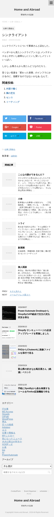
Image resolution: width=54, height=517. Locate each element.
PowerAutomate (10, 455)
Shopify (6, 414)
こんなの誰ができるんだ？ (31, 174)
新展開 (21, 247)
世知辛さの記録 (27, 506)
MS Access (7, 412)
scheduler (43, 491)
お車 (4, 447)
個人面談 (22, 267)
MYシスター (8, 436)
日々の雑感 (7, 424)
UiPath (5, 416)
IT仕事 (5, 409)
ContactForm (16, 491)
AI (3, 452)
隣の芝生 (10, 93)
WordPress (7, 419)
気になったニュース (12, 438)
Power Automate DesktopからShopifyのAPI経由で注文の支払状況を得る (34, 314)
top (3, 450)
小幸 (20, 199)
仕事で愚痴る (10, 149)
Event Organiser (30, 491)
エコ (4, 430)
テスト (29, 494)
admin (14, 156)
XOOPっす (7, 444)
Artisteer (6, 427)
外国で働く (11, 89)
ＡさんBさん (15, 291)
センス (9, 97)
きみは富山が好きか (12, 441)
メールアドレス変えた (20, 295)
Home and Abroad (27, 9)
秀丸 (4, 422)
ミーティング (13, 102)
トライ (21, 223)
